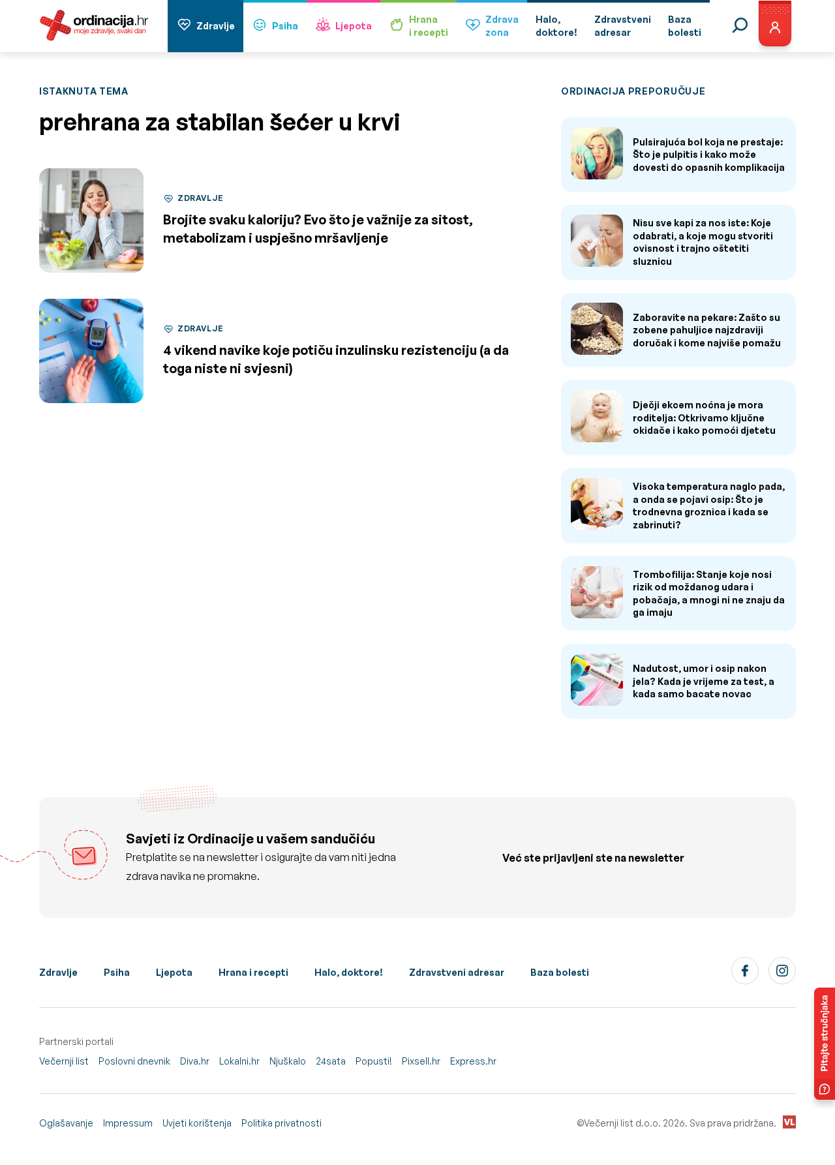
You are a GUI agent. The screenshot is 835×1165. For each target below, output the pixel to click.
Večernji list (64, 1061)
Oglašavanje (66, 1122)
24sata (331, 1061)
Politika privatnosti (281, 1122)
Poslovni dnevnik (134, 1061)
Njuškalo (287, 1061)
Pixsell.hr (421, 1061)
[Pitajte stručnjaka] (824, 1044)
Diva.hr (194, 1061)
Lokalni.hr (239, 1061)
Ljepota (353, 25)
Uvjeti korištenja (197, 1122)
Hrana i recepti (253, 972)
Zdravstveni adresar (456, 972)
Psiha (285, 25)
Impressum (128, 1122)
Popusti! (374, 1061)
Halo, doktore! (348, 972)
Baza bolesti (559, 972)
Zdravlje (215, 25)
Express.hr (473, 1061)
